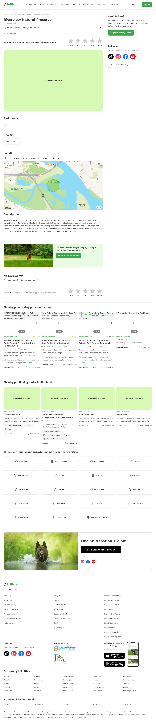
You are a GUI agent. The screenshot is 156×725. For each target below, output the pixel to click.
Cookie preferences (12, 618)
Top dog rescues (68, 4)
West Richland (61, 462)
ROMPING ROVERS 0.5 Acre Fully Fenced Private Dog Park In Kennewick (19, 343)
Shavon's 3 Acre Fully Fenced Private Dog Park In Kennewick (95, 341)
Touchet (61, 489)
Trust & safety (10, 605)
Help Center (9, 623)
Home (56, 600)
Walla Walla (23, 517)
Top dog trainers (86, 4)
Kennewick (99, 462)
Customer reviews (62, 618)
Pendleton (61, 517)
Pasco (137, 462)
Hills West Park (86, 414)
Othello (99, 503)
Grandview (99, 489)
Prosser (99, 475)
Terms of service (11, 609)
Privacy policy (10, 614)
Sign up (147, 4)
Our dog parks (30, 4)
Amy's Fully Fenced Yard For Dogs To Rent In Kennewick (55, 341)
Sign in (135, 4)
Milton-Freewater (99, 517)
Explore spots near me (68, 255)
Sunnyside (61, 503)
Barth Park (121, 414)
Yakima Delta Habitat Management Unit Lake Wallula (57, 415)
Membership (59, 609)
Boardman (23, 503)
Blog (42, 4)
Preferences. (81, 717)
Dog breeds (102, 4)
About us (8, 600)
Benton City (23, 475)
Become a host (117, 4)
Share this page (122, 65)
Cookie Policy (22, 717)
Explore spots (60, 605)
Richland (23, 462)
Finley (61, 475)
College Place (137, 503)
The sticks (121, 339)
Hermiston (23, 489)
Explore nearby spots (121, 33)
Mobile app (59, 627)
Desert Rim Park (12, 414)
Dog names (52, 4)
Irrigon (137, 475)
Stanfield (137, 489)
